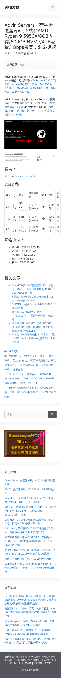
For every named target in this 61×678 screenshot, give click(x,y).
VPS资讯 (13, 351)
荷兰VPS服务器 (39, 360)
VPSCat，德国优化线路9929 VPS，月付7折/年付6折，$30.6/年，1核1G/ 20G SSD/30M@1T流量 (30, 511)
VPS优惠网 (34, 656)
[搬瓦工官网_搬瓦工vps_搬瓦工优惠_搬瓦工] (24, 456)
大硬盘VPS (14, 355)
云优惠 (28, 663)
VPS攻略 (11, 7)
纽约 (14, 258)
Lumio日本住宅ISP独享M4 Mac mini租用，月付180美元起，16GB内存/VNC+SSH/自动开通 (30, 567)
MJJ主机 (18, 663)
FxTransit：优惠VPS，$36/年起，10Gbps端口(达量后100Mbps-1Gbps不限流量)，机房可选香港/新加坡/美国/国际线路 (30, 599)
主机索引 (8, 659)
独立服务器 (30, 355)
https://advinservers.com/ (19, 176)
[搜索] (52, 414)
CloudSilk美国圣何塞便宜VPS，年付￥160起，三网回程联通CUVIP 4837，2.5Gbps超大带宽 (34, 289)
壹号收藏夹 (33, 659)
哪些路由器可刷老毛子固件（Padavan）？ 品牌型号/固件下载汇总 (33, 315)
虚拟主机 (27, 103)
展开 (22, 65)
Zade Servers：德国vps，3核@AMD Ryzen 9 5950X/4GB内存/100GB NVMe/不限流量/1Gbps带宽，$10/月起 (29, 379)
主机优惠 (45, 659)
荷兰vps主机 (20, 360)
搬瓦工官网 (21, 656)
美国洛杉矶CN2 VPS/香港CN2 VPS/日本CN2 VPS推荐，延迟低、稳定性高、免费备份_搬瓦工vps (34, 327)
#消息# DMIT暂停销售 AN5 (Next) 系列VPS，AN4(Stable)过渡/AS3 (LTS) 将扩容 (33, 338)
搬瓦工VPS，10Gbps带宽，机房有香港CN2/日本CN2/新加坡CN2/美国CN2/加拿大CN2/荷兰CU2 (30, 612)
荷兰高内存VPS (29, 365)
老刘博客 (37, 663)
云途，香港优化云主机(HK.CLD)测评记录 (27, 558)
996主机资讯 (48, 656)
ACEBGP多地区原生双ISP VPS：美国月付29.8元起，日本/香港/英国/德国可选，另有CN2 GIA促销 (28, 541)
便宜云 (47, 663)
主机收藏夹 (20, 659)
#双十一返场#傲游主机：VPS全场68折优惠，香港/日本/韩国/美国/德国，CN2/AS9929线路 (30, 392)
